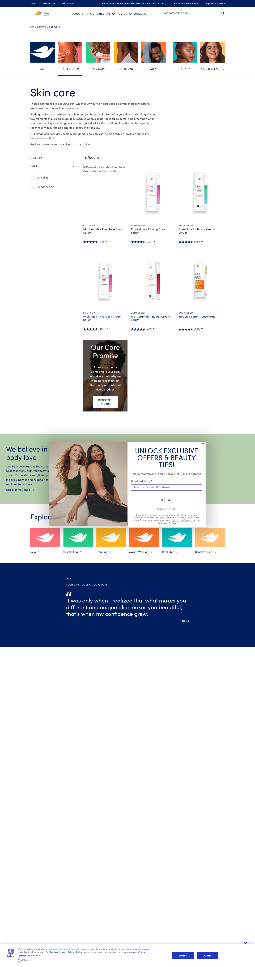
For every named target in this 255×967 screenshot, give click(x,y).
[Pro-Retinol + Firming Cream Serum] (153, 193)
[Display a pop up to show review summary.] (106, 241)
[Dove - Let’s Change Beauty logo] (41, 13)
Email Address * (141, 481)
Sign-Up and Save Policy (183, 520)
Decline (183, 955)
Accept (207, 955)
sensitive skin (45, 186)
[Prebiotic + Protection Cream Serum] (201, 193)
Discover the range (18, 489)
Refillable (168, 552)
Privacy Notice (168, 523)
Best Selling (70, 552)
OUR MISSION (100, 13)
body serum (90, 225)
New (33, 552)
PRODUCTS (76, 13)
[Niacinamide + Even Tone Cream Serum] (105, 193)
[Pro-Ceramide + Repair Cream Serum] (153, 280)
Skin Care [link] (54, 26)
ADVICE (122, 13)
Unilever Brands (147, 518)
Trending (102, 552)
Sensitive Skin (203, 552)
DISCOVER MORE (105, 402)
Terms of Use (56, 952)
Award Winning (138, 552)
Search (222, 13)
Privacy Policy (75, 952)
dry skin (42, 177)
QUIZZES (140, 13)
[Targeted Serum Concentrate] (201, 280)
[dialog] (127, 483)
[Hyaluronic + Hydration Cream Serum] (105, 280)
